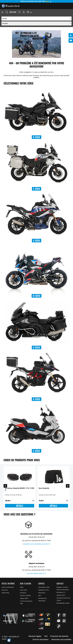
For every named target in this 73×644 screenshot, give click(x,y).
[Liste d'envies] (19, 12)
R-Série (36, 137)
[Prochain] (67, 486)
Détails (19, 505)
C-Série (36, 451)
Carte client (23, 590)
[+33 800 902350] (71, 35)
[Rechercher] (6, 12)
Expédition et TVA (43, 590)
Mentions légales (35, 636)
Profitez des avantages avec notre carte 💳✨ (34, 1)
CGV (45, 636)
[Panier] (72, 12)
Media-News (5, 593)
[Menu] (2, 12)
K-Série (36, 347)
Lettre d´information (8, 587)
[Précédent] (5, 486)
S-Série (36, 240)
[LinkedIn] (64, 621)
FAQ (39, 595)
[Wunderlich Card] (10, 618)
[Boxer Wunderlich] (53, 476)
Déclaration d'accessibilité (61, 639)
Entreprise (23, 593)
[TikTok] (59, 627)
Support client (61, 595)
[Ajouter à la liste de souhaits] (33, 501)
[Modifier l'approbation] (9, 640)
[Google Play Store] (27, 621)
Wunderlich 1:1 (61, 592)
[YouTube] (59, 621)
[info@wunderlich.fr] (71, 40)
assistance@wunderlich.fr (36, 573)
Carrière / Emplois (25, 595)
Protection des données (59, 636)
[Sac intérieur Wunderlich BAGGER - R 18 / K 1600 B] (19, 476)
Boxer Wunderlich (44, 488)
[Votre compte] (24, 12)
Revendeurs (41, 593)
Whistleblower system (63, 603)
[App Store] (27, 615)
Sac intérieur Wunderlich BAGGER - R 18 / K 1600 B (19, 489)
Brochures (5, 590)
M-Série (36, 296)
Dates (21, 587)
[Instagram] (64, 615)
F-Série (36, 189)
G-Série (36, 399)
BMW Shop (13, 12)
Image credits (24, 598)
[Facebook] (59, 615)
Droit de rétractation (41, 639)
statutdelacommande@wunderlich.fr (36, 544)
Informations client (44, 587)
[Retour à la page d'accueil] (11, 6)
